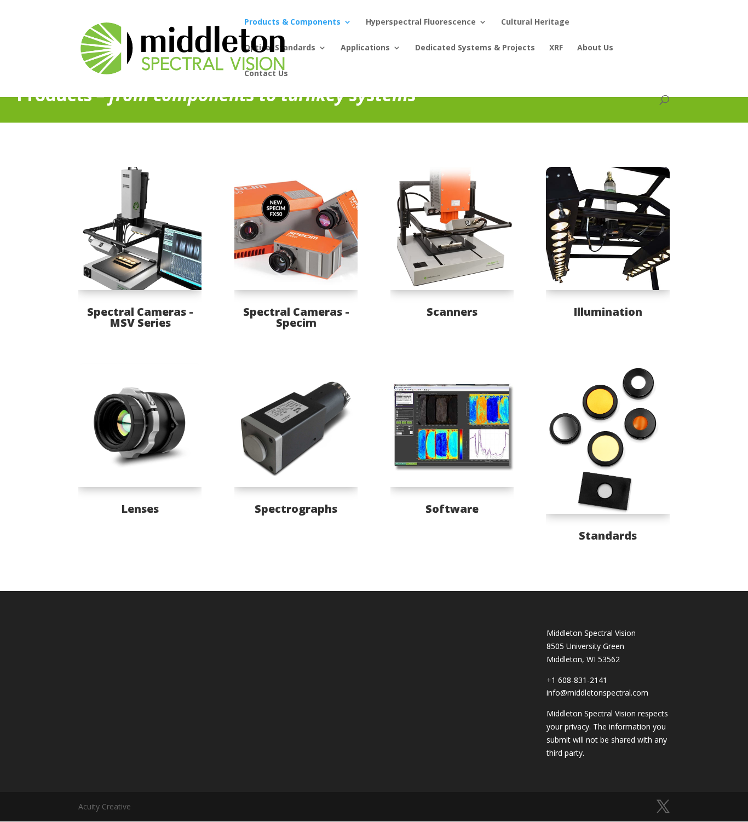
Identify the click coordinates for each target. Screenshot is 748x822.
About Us (595, 48)
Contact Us (266, 74)
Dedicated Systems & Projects (475, 48)
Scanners (452, 311)
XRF (556, 48)
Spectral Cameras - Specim (296, 317)
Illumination (607, 311)
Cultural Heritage (535, 22)
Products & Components (292, 22)
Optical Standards (279, 48)
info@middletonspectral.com (597, 692)
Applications (365, 48)
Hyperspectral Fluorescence (421, 22)
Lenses (140, 508)
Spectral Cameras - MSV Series (140, 317)
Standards (608, 535)
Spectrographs (296, 508)
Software (452, 508)
